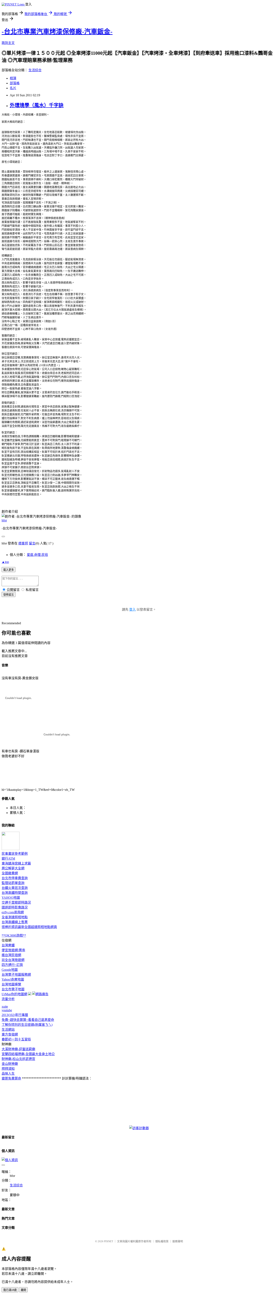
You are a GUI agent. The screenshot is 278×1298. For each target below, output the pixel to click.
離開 (23, 1289)
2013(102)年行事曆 (15, 1015)
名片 (13, 88)
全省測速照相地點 (15, 917)
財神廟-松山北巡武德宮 (18, 1059)
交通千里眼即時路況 (16, 902)
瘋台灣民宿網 (11, 955)
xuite (5, 1006)
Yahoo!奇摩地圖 (13, 979)
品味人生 (8, 1073)
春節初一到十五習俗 (16, 1039)
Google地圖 (10, 969)
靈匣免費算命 (11, 1078)
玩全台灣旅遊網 (13, 960)
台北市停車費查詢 (15, 878)
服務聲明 (177, 1241)
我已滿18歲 (10, 1289)
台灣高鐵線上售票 (15, 922)
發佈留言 (8, 594)
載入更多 (8, 569)
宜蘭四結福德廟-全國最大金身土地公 (28, 1054)
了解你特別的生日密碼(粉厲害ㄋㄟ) (27, 1024)
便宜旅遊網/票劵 (13, 950)
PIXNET (108, 1241)
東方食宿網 (10, 1034)
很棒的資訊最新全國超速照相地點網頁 (29, 927)
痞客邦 (23, 543)
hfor (4, 520)
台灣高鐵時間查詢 (15, 892)
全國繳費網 (10, 873)
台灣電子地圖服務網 (16, 974)
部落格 (15, 83)
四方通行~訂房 (12, 965)
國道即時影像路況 (15, 907)
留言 (32, 543)
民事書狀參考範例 (15, 853)
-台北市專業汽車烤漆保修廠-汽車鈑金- (57, 31)
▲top (5, 562)
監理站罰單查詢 (13, 883)
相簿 (13, 78)
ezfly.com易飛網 (13, 912)
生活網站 (8, 1029)
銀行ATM (8, 858)
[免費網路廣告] (40, 994)
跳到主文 (8, 43)
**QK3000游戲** (14, 935)
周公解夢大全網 (13, 868)
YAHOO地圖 (11, 897)
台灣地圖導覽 (11, 984)
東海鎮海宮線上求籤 (16, 863)
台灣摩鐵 (8, 945)
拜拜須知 (8, 1068)
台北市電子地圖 (13, 989)
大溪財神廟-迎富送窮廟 (18, 1049)
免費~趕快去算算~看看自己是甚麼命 (28, 1020)
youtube (7, 1010)
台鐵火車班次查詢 (15, 888)
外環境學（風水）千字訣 (36, 105)
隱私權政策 (162, 1241)
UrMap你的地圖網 (14, 994)
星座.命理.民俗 (37, 554)
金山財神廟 (10, 1063)
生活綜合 (35, 70)
